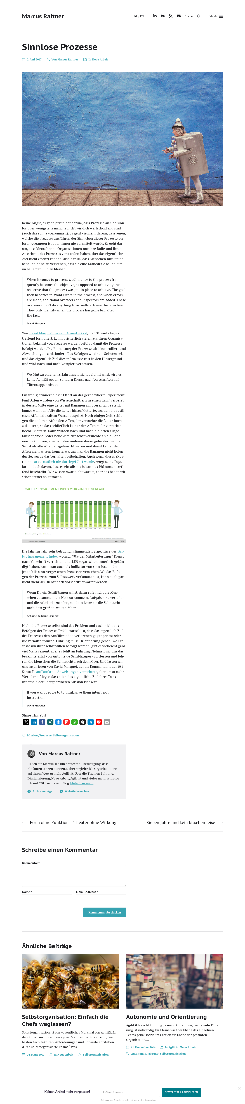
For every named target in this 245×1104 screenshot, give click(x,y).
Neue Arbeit (100, 59)
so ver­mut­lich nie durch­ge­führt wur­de (64, 461)
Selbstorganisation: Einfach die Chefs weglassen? (65, 1020)
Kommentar (31, 863)
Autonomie (138, 1053)
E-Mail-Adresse (87, 891)
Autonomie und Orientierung (166, 1016)
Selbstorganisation (66, 735)
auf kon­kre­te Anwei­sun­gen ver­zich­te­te (66, 671)
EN (142, 16)
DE (136, 16)
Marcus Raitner (43, 16)
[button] (192, 16)
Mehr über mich (81, 783)
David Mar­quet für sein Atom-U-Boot (58, 333)
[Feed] (171, 16)
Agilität (173, 1047)
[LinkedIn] (155, 16)
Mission (32, 735)
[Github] (163, 16)
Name (27, 891)
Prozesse (45, 735)
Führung (153, 1053)
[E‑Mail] (179, 16)
